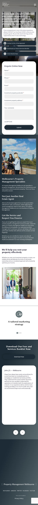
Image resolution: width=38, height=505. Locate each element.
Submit (19, 127)
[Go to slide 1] (17, 333)
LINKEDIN (13, 491)
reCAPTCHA (8, 122)
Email (6, 85)
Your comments (9, 108)
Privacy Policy (19, 498)
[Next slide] (22, 432)
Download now (19, 357)
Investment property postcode (14, 93)
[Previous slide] (15, 432)
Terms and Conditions (21, 495)
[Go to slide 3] (20, 333)
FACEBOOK (26, 491)
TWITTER (19, 491)
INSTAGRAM (6, 491)
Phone (6, 78)
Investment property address (13, 100)
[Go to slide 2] (19, 333)
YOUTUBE (32, 491)
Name (6, 70)
